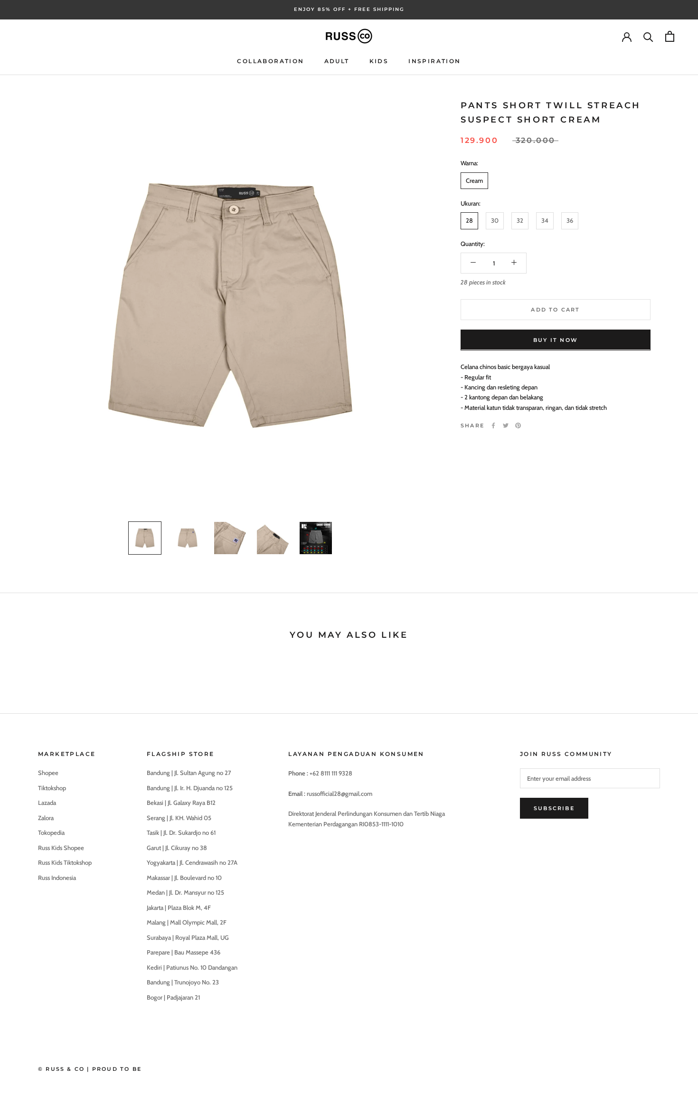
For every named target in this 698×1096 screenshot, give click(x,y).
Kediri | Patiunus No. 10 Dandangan (192, 967)
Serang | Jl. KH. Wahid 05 (179, 818)
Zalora (46, 818)
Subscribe (554, 808)
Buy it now (555, 339)
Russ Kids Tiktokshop (65, 862)
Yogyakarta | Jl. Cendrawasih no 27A (192, 862)
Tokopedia (51, 832)
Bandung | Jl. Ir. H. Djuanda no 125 (190, 788)
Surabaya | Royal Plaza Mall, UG (188, 937)
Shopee (48, 772)
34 (544, 220)
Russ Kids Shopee (61, 847)
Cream (474, 180)
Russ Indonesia (57, 877)
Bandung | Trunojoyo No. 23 (183, 982)
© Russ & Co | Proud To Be (89, 1069)
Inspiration (434, 61)
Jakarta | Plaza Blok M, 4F (179, 907)
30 (495, 220)
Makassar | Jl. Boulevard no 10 (184, 877)
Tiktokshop (52, 788)
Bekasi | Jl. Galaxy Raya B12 (181, 802)
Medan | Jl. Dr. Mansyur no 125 (185, 892)
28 (469, 220)
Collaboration (270, 61)
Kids (379, 61)
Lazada (47, 802)
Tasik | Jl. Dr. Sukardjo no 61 (181, 832)
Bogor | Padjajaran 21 (173, 997)
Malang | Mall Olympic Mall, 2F (186, 922)
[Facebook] (493, 425)
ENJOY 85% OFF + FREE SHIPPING (349, 9)
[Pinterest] (518, 425)
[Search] (648, 36)
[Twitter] (506, 425)
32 (520, 220)
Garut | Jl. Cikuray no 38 (177, 847)
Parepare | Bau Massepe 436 (183, 952)
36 (569, 220)
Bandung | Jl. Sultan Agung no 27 (189, 772)
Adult (336, 61)
